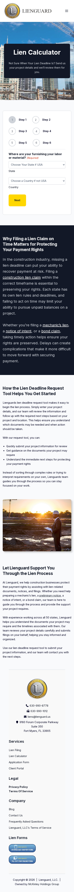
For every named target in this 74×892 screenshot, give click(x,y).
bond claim (50, 331)
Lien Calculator (18, 756)
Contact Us (16, 815)
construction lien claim (22, 277)
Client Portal (16, 768)
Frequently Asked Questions (26, 821)
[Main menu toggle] (66, 11)
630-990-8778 (39, 705)
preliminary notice (50, 595)
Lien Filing (15, 750)
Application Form (19, 762)
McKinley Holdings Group (43, 884)
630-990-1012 (39, 711)
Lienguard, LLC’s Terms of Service (30, 827)
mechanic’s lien (55, 325)
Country (13, 187)
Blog (11, 809)
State (12, 171)
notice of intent (18, 331)
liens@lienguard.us (39, 716)
